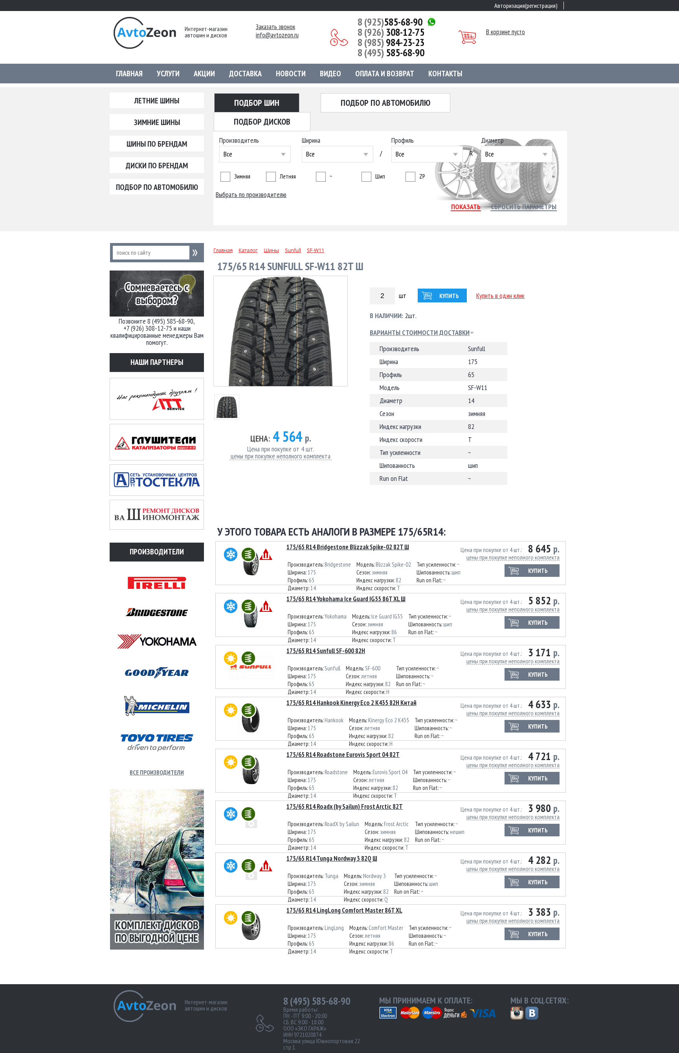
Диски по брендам (157, 165)
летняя (288, 176)
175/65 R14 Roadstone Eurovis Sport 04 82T (343, 754)
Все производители (157, 772)
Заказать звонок (275, 27)
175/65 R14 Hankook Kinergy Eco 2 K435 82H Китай (351, 702)
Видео (330, 73)
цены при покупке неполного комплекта (280, 456)
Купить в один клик (500, 295)
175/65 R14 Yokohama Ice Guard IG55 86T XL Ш (346, 599)
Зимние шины (157, 122)
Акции (204, 73)
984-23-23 (391, 42)
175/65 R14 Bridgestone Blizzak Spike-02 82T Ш (347, 547)
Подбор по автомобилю (157, 187)
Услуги (168, 73)
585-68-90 (390, 22)
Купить (449, 296)
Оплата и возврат (384, 73)
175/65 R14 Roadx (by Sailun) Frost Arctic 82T (344, 806)
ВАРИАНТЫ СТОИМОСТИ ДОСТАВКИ (420, 332)
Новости (291, 73)
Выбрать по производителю (251, 194)
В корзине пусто (505, 32)
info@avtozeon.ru (277, 35)
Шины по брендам (157, 144)
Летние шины (156, 101)
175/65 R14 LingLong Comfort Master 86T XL (344, 910)
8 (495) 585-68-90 (316, 1001)
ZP (422, 176)
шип (380, 176)
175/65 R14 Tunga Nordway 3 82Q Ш (331, 858)
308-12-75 (391, 32)
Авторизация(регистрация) (526, 5)
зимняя (242, 176)
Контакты (445, 73)
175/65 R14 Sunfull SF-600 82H (325, 650)
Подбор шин (256, 102)
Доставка (245, 73)
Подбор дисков (262, 121)
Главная (129, 73)
